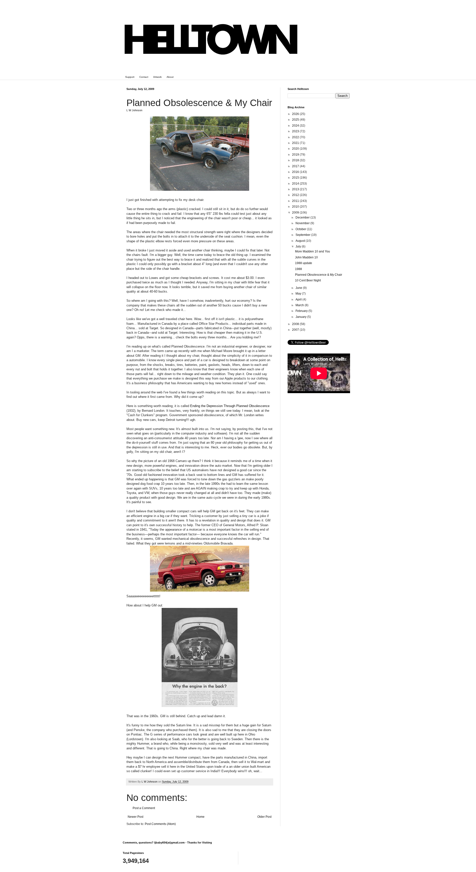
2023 (296, 131)
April (299, 299)
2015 (296, 177)
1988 (298, 269)
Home (200, 816)
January (301, 317)
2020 (296, 148)
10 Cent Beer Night (308, 280)
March (300, 305)
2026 (296, 114)
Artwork (157, 77)
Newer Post (135, 816)
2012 (296, 195)
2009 (296, 212)
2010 (296, 206)
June (299, 288)
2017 (296, 166)
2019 (296, 154)
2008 (296, 324)
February (302, 311)
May (299, 293)
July (299, 246)
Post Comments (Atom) (160, 824)
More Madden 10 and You (312, 251)
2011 (296, 201)
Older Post (264, 816)
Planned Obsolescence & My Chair (318, 274)
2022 (296, 137)
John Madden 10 (306, 257)
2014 (296, 183)
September (303, 235)
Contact (143, 77)
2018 (296, 160)
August (301, 241)
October (301, 229)
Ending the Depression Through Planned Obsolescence (229, 406)
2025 (296, 119)
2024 (296, 125)
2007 (296, 329)
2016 (296, 172)
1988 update (303, 263)
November (303, 223)
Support (129, 77)
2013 (296, 189)
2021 (296, 143)
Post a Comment (144, 808)
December (303, 217)
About (170, 77)
